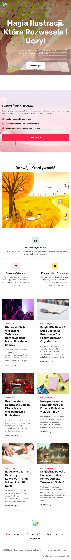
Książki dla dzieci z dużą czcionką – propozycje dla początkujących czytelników (52, 334)
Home (7, 534)
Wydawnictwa (10, 398)
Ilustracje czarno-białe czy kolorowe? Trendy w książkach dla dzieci (17, 478)
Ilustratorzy (10, 324)
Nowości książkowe (47, 324)
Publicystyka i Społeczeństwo (39, 534)
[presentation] (18, 309)
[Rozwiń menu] (66, 4)
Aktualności (18, 534)
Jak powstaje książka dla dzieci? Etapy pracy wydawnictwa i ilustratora (17, 408)
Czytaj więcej (11, 365)
